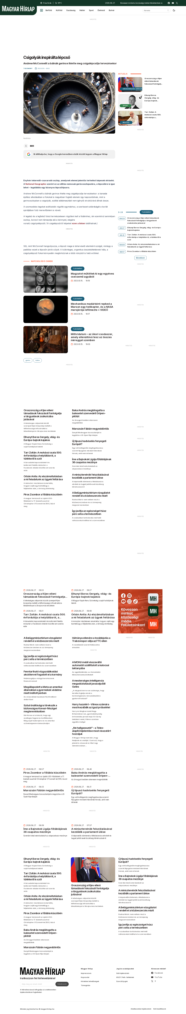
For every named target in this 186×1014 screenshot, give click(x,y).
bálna (38, 360)
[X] (177, 3)
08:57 (122, 252)
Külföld (59, 10)
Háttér (82, 10)
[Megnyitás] (41, 10)
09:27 (122, 228)
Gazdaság (70, 10)
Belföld (49, 10)
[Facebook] (169, 3)
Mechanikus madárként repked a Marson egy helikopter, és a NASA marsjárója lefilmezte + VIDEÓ (92, 306)
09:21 (122, 235)
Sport (91, 10)
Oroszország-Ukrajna (133, 89)
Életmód (101, 10)
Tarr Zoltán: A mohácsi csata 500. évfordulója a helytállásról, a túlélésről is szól (152, 117)
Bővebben (140, 258)
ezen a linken (78, 223)
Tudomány (77, 268)
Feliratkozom (62, 984)
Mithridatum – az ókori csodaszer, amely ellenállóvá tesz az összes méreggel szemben (92, 337)
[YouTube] (173, 3)
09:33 (122, 218)
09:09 (122, 245)
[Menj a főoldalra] (18, 8)
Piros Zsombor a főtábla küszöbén (141, 251)
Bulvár (111, 10)
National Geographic (35, 184)
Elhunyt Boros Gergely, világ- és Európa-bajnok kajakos (151, 99)
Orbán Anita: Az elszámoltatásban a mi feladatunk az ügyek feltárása (143, 245)
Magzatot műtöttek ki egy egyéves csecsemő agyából (92, 275)
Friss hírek (47, 3)
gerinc (28, 360)
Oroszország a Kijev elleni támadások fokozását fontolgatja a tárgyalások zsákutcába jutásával (153, 85)
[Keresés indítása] (168, 10)
